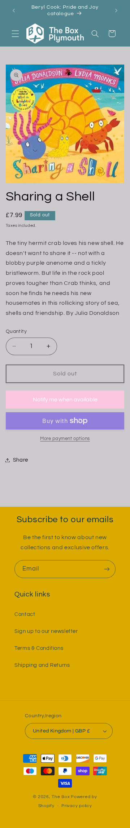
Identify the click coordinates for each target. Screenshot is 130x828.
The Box (61, 797)
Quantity (16, 331)
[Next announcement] (116, 10)
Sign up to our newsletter (46, 631)
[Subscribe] (107, 569)
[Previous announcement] (14, 10)
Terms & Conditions (38, 648)
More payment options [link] (65, 438)
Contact (24, 614)
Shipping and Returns (42, 665)
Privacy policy (76, 806)
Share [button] (20, 460)
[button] (15, 33)
